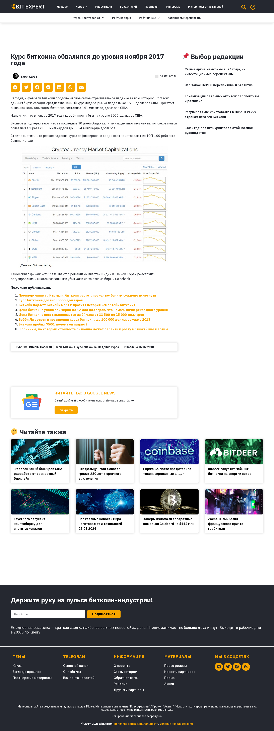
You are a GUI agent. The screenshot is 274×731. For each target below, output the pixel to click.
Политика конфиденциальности (136, 724)
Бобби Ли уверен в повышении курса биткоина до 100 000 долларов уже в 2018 (84, 319)
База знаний (128, 6)
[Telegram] (219, 667)
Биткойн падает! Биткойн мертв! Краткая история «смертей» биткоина (77, 305)
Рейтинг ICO (147, 18)
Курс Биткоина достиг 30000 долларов (51, 300)
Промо (169, 678)
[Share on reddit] (48, 87)
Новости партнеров (179, 672)
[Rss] (246, 667)
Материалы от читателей (205, 6)
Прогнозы (151, 6)
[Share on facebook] (37, 87)
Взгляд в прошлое (27, 672)
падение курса (108, 347)
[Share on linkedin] (59, 87)
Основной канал (75, 666)
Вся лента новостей (78, 678)
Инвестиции (103, 6)
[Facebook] (237, 667)
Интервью (173, 6)
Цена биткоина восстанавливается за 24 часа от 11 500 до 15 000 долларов (81, 315)
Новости (81, 6)
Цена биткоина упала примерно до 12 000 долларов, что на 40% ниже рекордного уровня (93, 310)
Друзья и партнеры (129, 690)
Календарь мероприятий (184, 18)
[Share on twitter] (26, 87)
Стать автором (125, 672)
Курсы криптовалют (86, 18)
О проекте (122, 666)
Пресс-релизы (175, 666)
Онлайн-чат (72, 672)
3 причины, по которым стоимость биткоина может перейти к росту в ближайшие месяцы (93, 329)
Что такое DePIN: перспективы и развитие (219, 85)
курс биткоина (86, 347)
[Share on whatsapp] (70, 87)
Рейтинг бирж (121, 18)
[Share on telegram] (15, 87)
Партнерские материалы (32, 678)
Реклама (120, 684)
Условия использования (176, 724)
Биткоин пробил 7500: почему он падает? (53, 324)
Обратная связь (126, 678)
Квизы (17, 666)
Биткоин (69, 347)
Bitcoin (34, 347)
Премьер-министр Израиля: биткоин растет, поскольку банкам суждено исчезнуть (87, 295)
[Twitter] (228, 667)
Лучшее (62, 6)
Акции (169, 684)
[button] (66, 410)
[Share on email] (81, 87)
